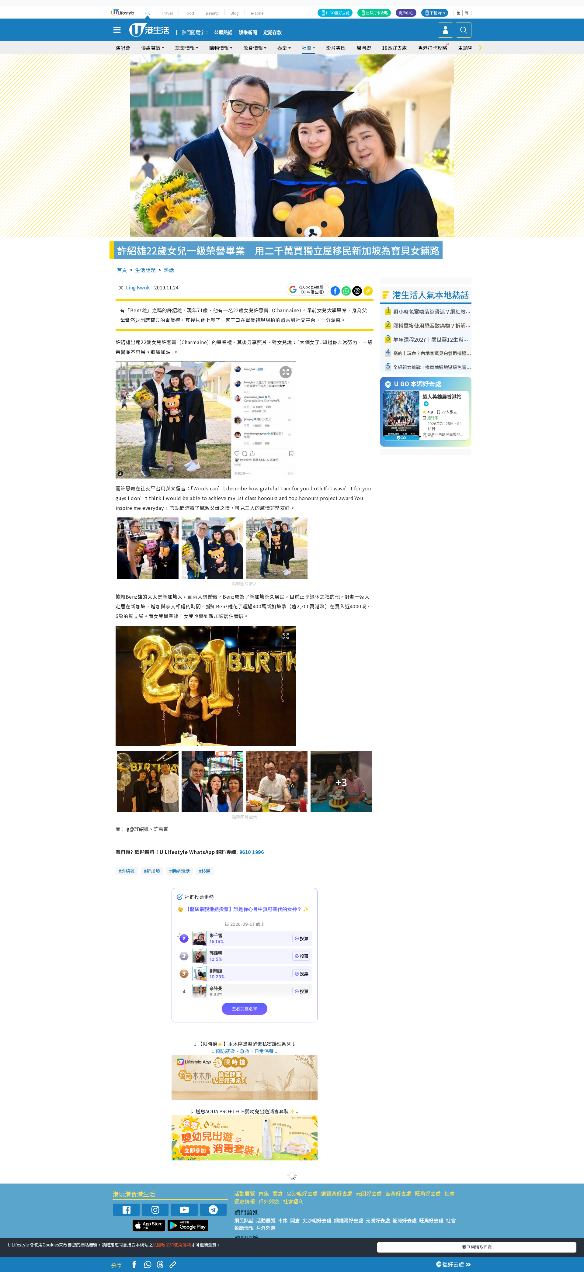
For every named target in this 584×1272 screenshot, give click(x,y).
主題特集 (468, 47)
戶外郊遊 (269, 1201)
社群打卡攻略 (377, 12)
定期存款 (272, 32)
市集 (264, 1193)
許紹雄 (128, 871)
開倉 (278, 1193)
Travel (167, 13)
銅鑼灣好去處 (336, 1193)
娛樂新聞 (248, 32)
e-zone (257, 13)
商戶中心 (406, 12)
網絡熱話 (181, 871)
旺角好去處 (428, 1193)
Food (189, 13)
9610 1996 (251, 851)
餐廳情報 (244, 1201)
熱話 (169, 270)
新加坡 (153, 871)
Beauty (212, 13)
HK (147, 13)
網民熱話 (244, 1220)
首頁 (122, 270)
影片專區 (336, 47)
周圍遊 (363, 47)
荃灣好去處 (398, 1193)
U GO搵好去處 (337, 12)
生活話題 (145, 270)
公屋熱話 (223, 32)
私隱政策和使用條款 (172, 1245)
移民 (205, 871)
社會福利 (293, 1201)
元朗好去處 (369, 1193)
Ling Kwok (138, 287)
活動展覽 (244, 1193)
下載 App (437, 12)
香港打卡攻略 (432, 47)
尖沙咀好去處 (302, 1193)
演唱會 (123, 47)
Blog (235, 13)
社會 (449, 1193)
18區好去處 (394, 47)
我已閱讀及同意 (477, 1247)
